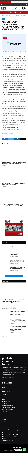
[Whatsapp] (24, 449)
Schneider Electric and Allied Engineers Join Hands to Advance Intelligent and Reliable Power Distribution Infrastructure (13, 206)
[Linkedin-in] (14, 12)
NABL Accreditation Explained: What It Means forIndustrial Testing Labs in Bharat (17, 261)
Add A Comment (14, 213)
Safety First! (12, 246)
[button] (1, 4)
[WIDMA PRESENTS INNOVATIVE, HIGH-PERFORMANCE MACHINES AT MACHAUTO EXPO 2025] (14, 42)
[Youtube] (15, 12)
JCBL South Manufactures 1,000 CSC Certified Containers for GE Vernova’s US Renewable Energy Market (18, 313)
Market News (4, 133)
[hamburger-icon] (3, 12)
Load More (13, 275)
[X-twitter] (10, 12)
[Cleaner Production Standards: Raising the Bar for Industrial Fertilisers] (5, 268)
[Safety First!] (5, 247)
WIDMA (3, 56)
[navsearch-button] (21, 12)
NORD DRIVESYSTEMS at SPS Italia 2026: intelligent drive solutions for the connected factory (17, 320)
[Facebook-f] (8, 12)
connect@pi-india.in (10, 377)
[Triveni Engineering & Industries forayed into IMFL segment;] (5, 254)
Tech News (11, 133)
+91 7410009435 (9, 378)
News (3, 19)
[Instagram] (12, 12)
